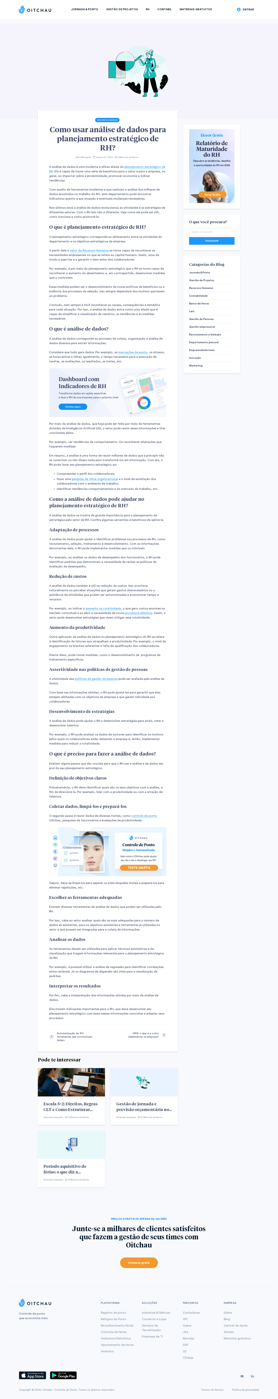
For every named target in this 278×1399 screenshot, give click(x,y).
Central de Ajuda (236, 1325)
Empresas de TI (152, 1336)
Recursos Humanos (107, 120)
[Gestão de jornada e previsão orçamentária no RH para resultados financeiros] (144, 1081)
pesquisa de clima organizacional (95, 479)
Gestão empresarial (202, 327)
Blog (227, 1319)
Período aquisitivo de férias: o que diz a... (64, 1168)
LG (184, 1351)
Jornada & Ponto (84, 9)
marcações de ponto (132, 352)
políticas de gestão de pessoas (96, 678)
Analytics (107, 1351)
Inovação (195, 358)
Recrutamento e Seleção (205, 334)
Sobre (228, 1312)
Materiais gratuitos (237, 1338)
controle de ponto (144, 815)
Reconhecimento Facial (117, 1325)
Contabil (164, 9)
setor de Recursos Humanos (89, 250)
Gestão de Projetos (122, 9)
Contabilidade (198, 296)
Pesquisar (211, 241)
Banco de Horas (199, 303)
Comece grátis (139, 1262)
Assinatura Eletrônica (116, 1338)
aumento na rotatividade (103, 608)
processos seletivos (138, 613)
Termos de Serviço (212, 1390)
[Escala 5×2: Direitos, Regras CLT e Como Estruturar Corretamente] (71, 1081)
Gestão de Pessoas (201, 319)
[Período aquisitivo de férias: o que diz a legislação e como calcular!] (71, 1144)
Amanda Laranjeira (53, 1117)
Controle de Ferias (114, 1332)
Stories (229, 1332)
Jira (185, 1332)
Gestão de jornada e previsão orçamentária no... (144, 1106)
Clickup (188, 1357)
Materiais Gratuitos (196, 9)
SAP (185, 1344)
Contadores (191, 1312)
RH (148, 9)
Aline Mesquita (83, 157)
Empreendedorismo (202, 350)
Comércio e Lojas (154, 1319)
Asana (187, 1325)
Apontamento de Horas (117, 1344)
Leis (191, 311)
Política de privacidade (245, 1390)
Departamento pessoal (204, 342)
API (185, 1319)
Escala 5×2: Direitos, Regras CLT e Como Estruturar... (70, 1106)
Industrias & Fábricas (156, 1312)
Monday (188, 1338)
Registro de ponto (113, 1312)
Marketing (196, 365)
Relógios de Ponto (113, 1319)
